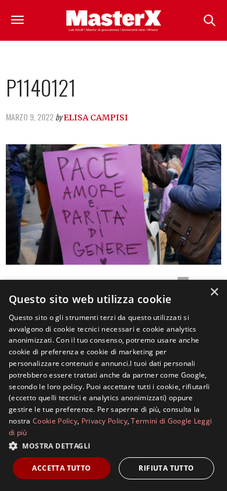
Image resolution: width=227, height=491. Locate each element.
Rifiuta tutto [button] (166, 468)
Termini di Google (161, 421)
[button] (113, 446)
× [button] (214, 292)
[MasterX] (113, 20)
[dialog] (113, 385)
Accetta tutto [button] (61, 468)
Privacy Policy (104, 421)
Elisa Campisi (95, 117)
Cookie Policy (55, 421)
